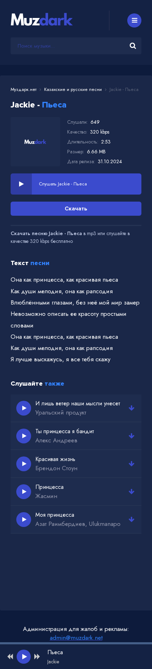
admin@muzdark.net (76, 637)
